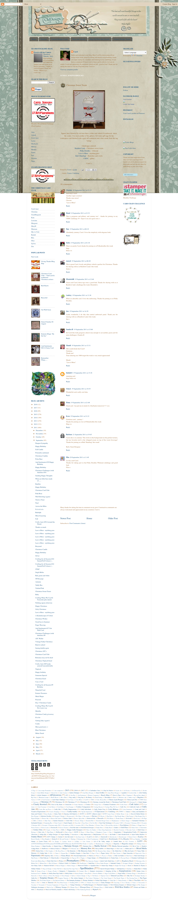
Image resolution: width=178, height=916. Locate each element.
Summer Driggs (131, 873)
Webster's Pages (131, 885)
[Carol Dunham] (124, 102)
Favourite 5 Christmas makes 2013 (51, 825)
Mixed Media (141, 848)
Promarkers (73, 860)
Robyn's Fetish (63, 863)
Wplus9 (95, 889)
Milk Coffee (119, 848)
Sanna (33, 152)
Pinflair (110, 856)
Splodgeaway (121, 869)
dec (127, 814)
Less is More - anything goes (44, 530)
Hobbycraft (59, 832)
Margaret (34, 223)
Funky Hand (108, 827)
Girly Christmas (40, 609)
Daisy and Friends (36, 814)
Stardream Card (35, 873)
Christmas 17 (72, 802)
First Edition (124, 825)
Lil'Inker (77, 841)
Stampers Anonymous (96, 871)
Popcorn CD (75, 858)
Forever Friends (63, 827)
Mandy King (57, 846)
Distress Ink (45, 818)
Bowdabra (108, 797)
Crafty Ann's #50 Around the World (45, 523)
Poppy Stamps (91, 858)
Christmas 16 (59, 802)
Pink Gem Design (139, 856)
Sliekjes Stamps (35, 869)
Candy (37, 724)
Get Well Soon (46, 310)
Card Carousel (46, 800)
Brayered (38, 546)
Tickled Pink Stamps (101, 880)
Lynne (33, 141)
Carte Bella (79, 800)
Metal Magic (39, 696)
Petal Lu (91, 856)
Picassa (104, 856)
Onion (56, 853)
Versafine (33, 885)
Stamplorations (125, 871)
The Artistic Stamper (77, 878)
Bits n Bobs (64, 797)
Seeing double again (42, 648)
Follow (125, 90)
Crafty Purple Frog (99, 809)
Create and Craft (139, 809)
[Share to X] (91, 170)
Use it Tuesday (126, 882)
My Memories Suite (85, 851)
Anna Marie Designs (113, 793)
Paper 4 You (95, 853)
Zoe (32, 246)
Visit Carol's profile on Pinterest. (134, 113)
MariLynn (34, 144)
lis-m (68, 416)
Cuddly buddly (72, 811)
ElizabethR (70, 279)
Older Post (113, 518)
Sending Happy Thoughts (43, 476)
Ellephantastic (115, 821)
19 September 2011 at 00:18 (79, 229)
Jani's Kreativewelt (123, 834)
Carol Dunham (127, 99)
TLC (38, 882)
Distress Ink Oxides (56, 818)
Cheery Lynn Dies (132, 800)
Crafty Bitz (57, 809)
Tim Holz (137, 880)
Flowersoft (54, 827)
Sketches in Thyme (139, 865)
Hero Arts (41, 832)
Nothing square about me (43, 603)
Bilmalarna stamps (44, 797)
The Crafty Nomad (106, 878)
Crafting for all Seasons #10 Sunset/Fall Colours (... (44, 560)
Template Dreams (47, 878)
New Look (34, 257)
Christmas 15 (46, 802)
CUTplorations (100, 811)
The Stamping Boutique (73, 880)
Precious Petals (125, 858)
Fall (36, 519)
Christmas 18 (84, 802)
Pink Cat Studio (119, 856)
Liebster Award (66, 841)
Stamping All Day (111, 871)
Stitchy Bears (69, 873)
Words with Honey (69, 889)
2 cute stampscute (58, 790)
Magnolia (116, 844)
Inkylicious (97, 834)
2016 (36, 411)
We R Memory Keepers (117, 885)
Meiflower (45, 848)
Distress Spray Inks (79, 818)
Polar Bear (39, 459)
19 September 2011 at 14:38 (78, 311)
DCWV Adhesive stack (94, 814)
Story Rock (88, 873)
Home (34, 39)
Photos (98, 856)
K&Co (97, 837)
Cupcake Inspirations (86, 811)
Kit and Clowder (64, 839)
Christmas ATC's (40, 651)
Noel (37, 503)
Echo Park (69, 821)
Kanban (140, 837)
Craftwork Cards (134, 807)
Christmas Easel (40, 678)
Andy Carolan (63, 793)
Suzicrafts (34, 876)
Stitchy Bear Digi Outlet (56, 873)
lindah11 (69, 373)
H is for (37, 717)
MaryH (33, 226)
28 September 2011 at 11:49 (79, 457)
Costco (69, 173)
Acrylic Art (118, 790)
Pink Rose (38, 493)
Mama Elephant (35, 846)
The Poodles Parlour (45, 880)
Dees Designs (34, 816)
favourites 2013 (80, 825)
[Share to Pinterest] (95, 170)
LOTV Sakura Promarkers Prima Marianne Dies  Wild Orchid (58, 844)
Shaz (33, 240)
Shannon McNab (49, 865)
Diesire (102, 816)
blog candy (72, 797)
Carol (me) (35, 138)
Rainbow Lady (80, 148)
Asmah (33, 135)
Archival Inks (132, 793)
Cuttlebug (76, 173)
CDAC (37, 569)
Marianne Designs (71, 846)
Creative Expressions (38, 811)
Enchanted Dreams (36, 823)
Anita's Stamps (74, 793)
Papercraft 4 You (140, 853)
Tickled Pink (39, 588)
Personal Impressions (80, 856)
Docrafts (100, 818)
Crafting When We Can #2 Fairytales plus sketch (44, 599)
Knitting (73, 839)
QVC (118, 861)
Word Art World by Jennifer (54, 889)
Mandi (68, 345)
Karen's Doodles (35, 839)
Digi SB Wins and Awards (100, 39)
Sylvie (33, 243)
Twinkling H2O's (74, 882)
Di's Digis (78, 816)
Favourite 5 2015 (118, 823)
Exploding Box (48, 823)
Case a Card (39, 682)
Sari (32, 155)
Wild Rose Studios (122, 887)
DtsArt (40, 821)
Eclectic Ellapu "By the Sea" (47, 335)
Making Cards (141, 844)
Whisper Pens (74, 887)
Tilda (130, 880)
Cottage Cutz (97, 804)
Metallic (38, 711)
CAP (38, 800)
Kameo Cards (132, 837)
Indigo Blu (43, 834)
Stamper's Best (83, 871)
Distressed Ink (91, 818)
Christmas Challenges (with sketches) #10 (44, 471)
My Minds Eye (116, 851)
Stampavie (62, 871)
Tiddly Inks (113, 880)
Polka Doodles (85, 150)
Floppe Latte (141, 825)
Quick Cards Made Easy (107, 861)
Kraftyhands (113, 839)
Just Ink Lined (69, 837)
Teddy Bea (38, 585)
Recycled (44, 298)
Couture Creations (109, 804)
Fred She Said (74, 827)
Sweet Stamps (65, 876)
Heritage (33, 832)
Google (48, 830)
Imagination (117, 832)
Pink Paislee (34, 858)
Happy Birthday (40, 446)
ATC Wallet (39, 638)
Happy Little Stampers (75, 830)
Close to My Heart (56, 804)
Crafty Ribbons (113, 809)
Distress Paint (67, 818)
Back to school (40, 645)
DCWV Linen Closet (108, 814)
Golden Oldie (38, 830)
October (39, 437)
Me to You (135, 846)
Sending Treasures (140, 863)
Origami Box (64, 853)
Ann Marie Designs (88, 793)
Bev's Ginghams (127, 795)
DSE (34, 821)
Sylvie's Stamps (81, 876)
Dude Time (48, 821)
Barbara (69, 434)
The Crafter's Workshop (92, 878)
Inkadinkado (75, 834)
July (37, 740)
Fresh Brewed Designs (87, 827)
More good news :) (41, 727)
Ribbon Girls (43, 863)
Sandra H (69, 329)
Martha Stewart (100, 846)
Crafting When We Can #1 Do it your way (44, 707)
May (37, 747)
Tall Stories (95, 876)
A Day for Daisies (107, 790)
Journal (60, 837)
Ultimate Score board (92, 882)
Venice (134, 882)
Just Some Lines (80, 837)
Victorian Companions (52, 885)
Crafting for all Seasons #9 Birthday (44, 686)
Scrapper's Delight (128, 863)
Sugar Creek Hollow (110, 873)
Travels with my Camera (42, 52)
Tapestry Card (104, 876)
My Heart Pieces (60, 851)
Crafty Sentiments (127, 809)
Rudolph (38, 512)
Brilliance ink (122, 797)
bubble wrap (131, 797)
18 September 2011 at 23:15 (82, 190)
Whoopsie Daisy (98, 887)
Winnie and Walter (139, 887)
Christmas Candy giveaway (44, 714)
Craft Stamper (70, 807)
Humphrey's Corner (101, 832)
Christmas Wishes (41, 619)
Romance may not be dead (44, 657)
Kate (32, 217)
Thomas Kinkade (88, 880)
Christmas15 (133, 802)
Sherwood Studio (83, 865)
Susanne (34, 158)
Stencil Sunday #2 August (47, 323)
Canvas (33, 800)
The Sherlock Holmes (58, 880)
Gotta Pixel (56, 830)
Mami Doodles (46, 846)
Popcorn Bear (65, 858)
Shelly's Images (71, 865)
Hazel (68, 213)
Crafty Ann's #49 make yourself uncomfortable (44, 665)
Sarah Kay (91, 863)
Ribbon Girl (34, 863)
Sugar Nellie (121, 873)
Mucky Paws (40, 851)
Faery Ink (77, 823)
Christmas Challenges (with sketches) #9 (44, 634)
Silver (37, 556)
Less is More (83, 153)
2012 (36, 424)
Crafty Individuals (86, 809)
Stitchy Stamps (79, 873)
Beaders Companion (93, 795)
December (39, 430)
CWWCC (121, 811)
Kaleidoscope (122, 837)
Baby (37, 594)
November (39, 434)
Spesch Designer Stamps (107, 869)
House (82, 832)
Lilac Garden (86, 841)
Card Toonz (70, 800)
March (38, 754)
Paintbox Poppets (75, 853)
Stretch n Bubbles (97, 873)
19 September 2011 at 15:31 (81, 345)
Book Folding (98, 797)
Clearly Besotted (40, 804)
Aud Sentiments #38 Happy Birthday (44, 463)
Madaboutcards (100, 844)
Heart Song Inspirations (105, 830)
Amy (33, 132)
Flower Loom (44, 827)
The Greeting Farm (132, 878)
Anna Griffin (100, 793)
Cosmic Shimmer (78, 804)
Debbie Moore (120, 814)
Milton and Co (129, 848)
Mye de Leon (129, 851)
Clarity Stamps (142, 802)
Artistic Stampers (42, 795)
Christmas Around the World (101, 802)
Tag (89, 876)
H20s (62, 830)
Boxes (114, 797)
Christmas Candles (41, 456)
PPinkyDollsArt (103, 858)
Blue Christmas (40, 730)
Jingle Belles (39, 572)
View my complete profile (69, 69)
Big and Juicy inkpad (139, 795)
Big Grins (33, 797)
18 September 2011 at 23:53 (80, 213)
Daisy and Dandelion (138, 811)
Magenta (108, 844)
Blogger (93, 895)
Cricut (63, 811)
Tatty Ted (129, 876)
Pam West (86, 853)
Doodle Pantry (119, 818)
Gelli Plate (124, 827)
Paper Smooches (128, 853)
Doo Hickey (110, 818)
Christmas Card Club (42, 490)
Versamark (41, 885)
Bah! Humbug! (80, 156)
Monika (33, 149)
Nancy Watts (141, 851)
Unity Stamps (105, 882)
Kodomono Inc (81, 839)
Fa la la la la (39, 509)
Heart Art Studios (91, 830)
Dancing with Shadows (70, 814)
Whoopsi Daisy (85, 887)
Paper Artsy (105, 853)
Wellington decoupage (37, 887)
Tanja (33, 161)
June (37, 744)
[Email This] (86, 170)
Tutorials (44, 39)
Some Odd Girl (58, 869)
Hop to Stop (68, 832)
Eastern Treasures (41, 693)
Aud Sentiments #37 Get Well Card (43, 629)
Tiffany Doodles (122, 880)
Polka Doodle (55, 858)
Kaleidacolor (113, 837)
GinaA (68, 389)
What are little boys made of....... (43, 480)
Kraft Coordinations (93, 839)
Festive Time (99, 825)
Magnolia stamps (127, 844)
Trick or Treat (39, 500)
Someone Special (41, 675)
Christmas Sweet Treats (43, 591)
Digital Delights (35, 818)
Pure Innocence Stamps (92, 861)
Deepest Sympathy (41, 443)
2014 (36, 417)
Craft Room (60, 807)
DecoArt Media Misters (138, 814)
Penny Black (65, 855)
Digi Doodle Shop (119, 816)
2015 (36, 414)
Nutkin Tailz (43, 853)
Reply (68, 206)
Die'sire (94, 816)
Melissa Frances (55, 848)
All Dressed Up (136, 790)
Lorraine (34, 220)
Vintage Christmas (75, 885)
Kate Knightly (46, 839)
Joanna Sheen (36, 836)
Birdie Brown (54, 797)
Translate (139, 55)
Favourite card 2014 (68, 825)
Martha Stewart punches (120, 846)
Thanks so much (40, 527)
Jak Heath (113, 834)
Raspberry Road (127, 861)
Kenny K (54, 839)
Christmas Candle (41, 549)
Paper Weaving (40, 625)
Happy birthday (40, 672)
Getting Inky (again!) (42, 720)
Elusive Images (126, 821)
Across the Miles (40, 506)
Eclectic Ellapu (79, 821)
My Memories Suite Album (102, 851)
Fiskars (134, 825)
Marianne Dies (87, 846)
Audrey (69, 295)
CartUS (86, 800)
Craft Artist (134, 804)
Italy (106, 834)
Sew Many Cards (36, 865)
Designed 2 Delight (59, 816)
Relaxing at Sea (141, 861)
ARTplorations (55, 795)
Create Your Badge (128, 104)
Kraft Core (104, 839)
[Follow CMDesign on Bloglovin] (130, 176)
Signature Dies (94, 865)
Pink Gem (129, 856)
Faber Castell (58, 823)
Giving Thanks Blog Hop (48, 262)
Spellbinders (86, 868)
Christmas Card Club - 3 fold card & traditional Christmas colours (48, 276)
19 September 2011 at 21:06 (80, 402)
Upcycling (116, 882)
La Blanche (125, 839)
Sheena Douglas (60, 865)
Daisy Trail (57, 814)
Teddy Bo (34, 878)
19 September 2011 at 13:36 (81, 295)
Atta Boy (73, 795)
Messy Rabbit (99, 848)
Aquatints (124, 793)
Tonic (43, 882)
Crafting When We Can (111, 807)
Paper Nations (116, 853)
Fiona (68, 402)
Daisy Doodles (48, 814)
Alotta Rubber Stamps (43, 793)
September (39, 440)
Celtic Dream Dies (101, 800)
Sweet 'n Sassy (43, 876)
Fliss (67, 457)
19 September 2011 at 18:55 (81, 389)
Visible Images (88, 885)
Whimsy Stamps (61, 887)
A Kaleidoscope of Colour (44, 615)
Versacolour (141, 882)
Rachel (33, 235)
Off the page (39, 579)
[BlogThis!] (89, 170)
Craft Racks (51, 807)
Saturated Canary (115, 863)
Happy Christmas (41, 606)
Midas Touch (39, 733)
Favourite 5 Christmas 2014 (132, 823)
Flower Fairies (35, 827)
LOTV (140, 841)
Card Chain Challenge (58, 800)
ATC (66, 795)
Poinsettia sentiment (42, 453)
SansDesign (83, 863)
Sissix (129, 865)
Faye (67, 229)
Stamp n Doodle (52, 871)
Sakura (73, 863)
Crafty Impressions (70, 809)
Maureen (34, 229)
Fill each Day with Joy (112, 825)
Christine (34, 212)
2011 (36, 427)
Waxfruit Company (102, 885)
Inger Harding (65, 834)
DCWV (82, 814)
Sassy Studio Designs (102, 863)
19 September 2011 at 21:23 (79, 416)
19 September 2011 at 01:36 (80, 243)
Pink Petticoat (44, 858)
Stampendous (72, 871)
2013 (36, 421)
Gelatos (116, 827)
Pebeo (57, 856)
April (38, 750)
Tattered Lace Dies (117, 875)
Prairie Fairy (114, 858)
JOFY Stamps (51, 837)
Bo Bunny (89, 797)
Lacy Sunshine (136, 839)
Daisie (128, 811)
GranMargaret (36, 215)
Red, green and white (42, 575)
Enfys (68, 243)
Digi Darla (109, 816)
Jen (67, 311)
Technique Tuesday (140, 876)
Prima (61, 861)
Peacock (38, 699)
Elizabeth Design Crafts (102, 821)
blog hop (80, 797)
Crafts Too (123, 807)
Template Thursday (63, 878)
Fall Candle (39, 449)
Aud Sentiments (82, 795)
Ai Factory (127, 790)
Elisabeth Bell (89, 821)
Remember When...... (45, 359)
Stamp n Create (41, 871)
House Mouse (90, 832)
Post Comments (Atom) (77, 523)
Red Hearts (45, 286)
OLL (51, 853)
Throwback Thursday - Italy (48, 55)
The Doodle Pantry (119, 878)
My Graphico (49, 851)
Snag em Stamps (47, 869)
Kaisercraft (104, 837)
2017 (36, 408)
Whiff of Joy (49, 887)
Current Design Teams (59, 39)
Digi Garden (130, 816)
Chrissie (69, 190)
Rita (32, 238)
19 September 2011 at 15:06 (83, 329)
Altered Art (54, 793)
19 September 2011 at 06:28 (81, 261)
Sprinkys (129, 869)
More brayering (40, 516)
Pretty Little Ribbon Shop (38, 861)
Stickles (44, 873)
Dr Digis (144, 818)
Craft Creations (42, 807)
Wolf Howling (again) (42, 497)
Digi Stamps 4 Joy (140, 816)
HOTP (76, 832)
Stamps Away (140, 871)
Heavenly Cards (131, 830)
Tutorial (50, 882)
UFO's (82, 882)
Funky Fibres (99, 827)
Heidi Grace (141, 830)
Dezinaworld (70, 816)
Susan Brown (141, 873)
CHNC (86, 158)
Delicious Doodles (46, 816)
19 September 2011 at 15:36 (82, 373)
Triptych (38, 669)
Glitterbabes (143, 827)
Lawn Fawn (43, 841)
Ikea (110, 832)
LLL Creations (129, 841)
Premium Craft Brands (138, 858)
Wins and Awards (79, 39)
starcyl (68, 261)
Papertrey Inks (49, 856)
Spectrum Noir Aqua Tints (71, 869)
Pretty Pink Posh (52, 861)
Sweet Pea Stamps (54, 876)
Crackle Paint (123, 804)
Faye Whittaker (90, 825)
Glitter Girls (135, 827)
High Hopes (50, 832)
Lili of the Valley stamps (102, 841)
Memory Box (86, 848)
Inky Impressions (86, 834)
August (38, 737)
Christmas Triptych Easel (43, 661)
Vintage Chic (64, 885)
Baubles (38, 484)
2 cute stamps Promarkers (44, 790)
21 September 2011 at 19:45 (82, 434)
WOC (33, 889)
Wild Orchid (108, 887)
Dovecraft (129, 818)
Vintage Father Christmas (44, 642)
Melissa (33, 147)
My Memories (71, 851)
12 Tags (33, 790)
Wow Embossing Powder (83, 889)
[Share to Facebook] (93, 170)
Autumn (38, 582)
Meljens (65, 848)
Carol (76, 52)
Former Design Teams (122, 39)
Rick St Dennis (53, 863)
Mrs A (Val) (35, 232)
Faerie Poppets (68, 823)
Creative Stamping (54, 811)
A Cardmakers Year (94, 790)
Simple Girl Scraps (120, 865)
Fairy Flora (85, 823)
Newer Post (65, 518)
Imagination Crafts (130, 832)
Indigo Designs (53, 834)
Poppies (83, 858)
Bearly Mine (105, 795)
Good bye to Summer (42, 622)
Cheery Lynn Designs (116, 799)
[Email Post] (82, 170)
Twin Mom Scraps (62, 882)
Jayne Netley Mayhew (138, 834)
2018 (36, 404)
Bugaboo (140, 797)
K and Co (90, 837)
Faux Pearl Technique (105, 823)
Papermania (35, 855)
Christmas (35, 802)
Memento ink (74, 848)
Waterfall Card (40, 690)
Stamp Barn (137, 869)
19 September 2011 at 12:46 (84, 279)
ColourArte (68, 804)
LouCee (91, 844)
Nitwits (33, 853)
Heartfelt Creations (119, 830)
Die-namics (87, 816)
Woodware (40, 889)
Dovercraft (137, 818)
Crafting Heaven (98, 807)
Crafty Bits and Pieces (45, 809)
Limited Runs (117, 841)
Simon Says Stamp (106, 865)
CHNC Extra (143, 800)
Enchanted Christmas (138, 821)
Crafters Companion (83, 807)
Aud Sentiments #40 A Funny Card (47, 347)
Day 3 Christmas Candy (43, 703)
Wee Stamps (141, 885)
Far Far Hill (93, 823)
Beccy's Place (117, 795)
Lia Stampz (55, 841)
